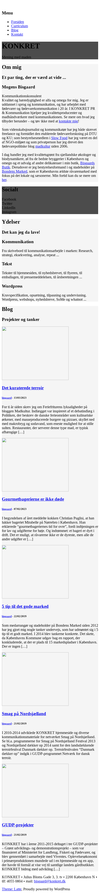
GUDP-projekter (18, 824)
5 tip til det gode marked (25, 606)
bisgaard (7, 397)
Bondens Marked (14, 171)
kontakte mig (68, 121)
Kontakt (17, 34)
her (4, 180)
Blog (14, 30)
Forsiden (17, 22)
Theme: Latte (11, 889)
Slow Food (59, 138)
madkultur (42, 146)
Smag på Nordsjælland (24, 713)
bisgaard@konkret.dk (50, 881)
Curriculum (19, 26)
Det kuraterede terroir (23, 387)
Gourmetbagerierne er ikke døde (33, 499)
